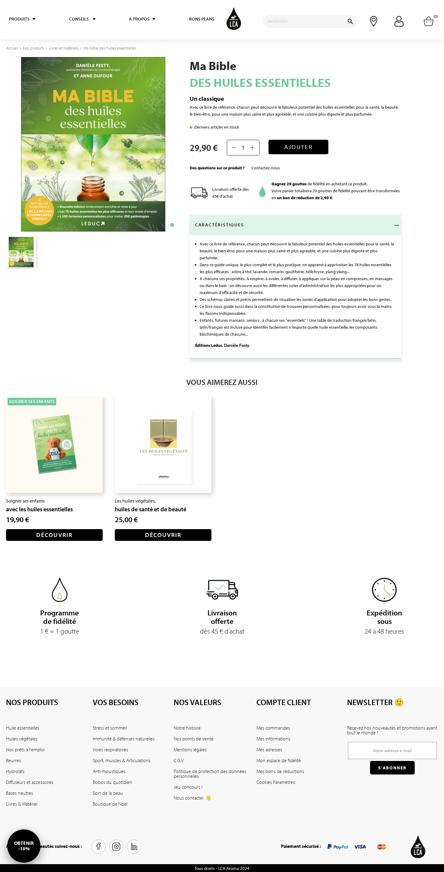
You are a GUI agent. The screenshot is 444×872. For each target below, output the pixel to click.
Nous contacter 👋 (192, 798)
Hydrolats (15, 771)
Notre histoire (187, 728)
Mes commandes (273, 728)
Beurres (13, 760)
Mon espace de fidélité (278, 760)
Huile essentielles (22, 728)
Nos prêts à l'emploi (25, 749)
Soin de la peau (108, 793)
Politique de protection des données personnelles (210, 773)
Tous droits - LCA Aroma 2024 (222, 868)
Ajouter (298, 147)
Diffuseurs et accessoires (29, 782)
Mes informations (273, 739)
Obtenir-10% (24, 845)
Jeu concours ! (188, 787)
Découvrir (54, 534)
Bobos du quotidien (112, 782)
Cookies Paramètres (275, 782)
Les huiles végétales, (135, 501)
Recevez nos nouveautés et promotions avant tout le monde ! (392, 730)
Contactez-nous (266, 168)
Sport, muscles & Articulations (121, 760)
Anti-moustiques (109, 771)
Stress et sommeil (110, 728)
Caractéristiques (219, 225)
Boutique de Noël (110, 804)
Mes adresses (269, 749)
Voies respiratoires (110, 749)
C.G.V (179, 760)
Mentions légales (190, 749)
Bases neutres (19, 793)
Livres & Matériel (21, 804)
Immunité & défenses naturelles (124, 739)
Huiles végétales (21, 739)
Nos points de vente (194, 739)
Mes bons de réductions (280, 771)
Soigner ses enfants (25, 501)
